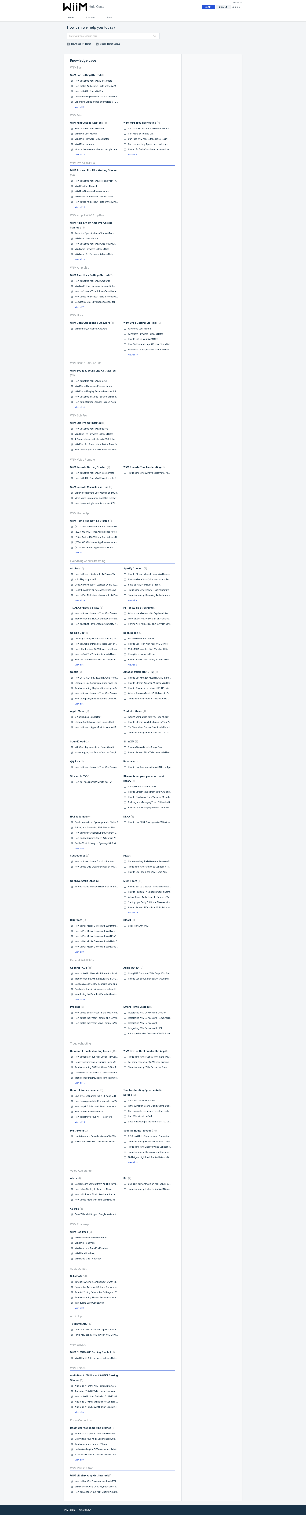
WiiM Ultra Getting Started (141, 322)
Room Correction (81, 1420)
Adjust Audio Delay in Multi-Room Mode (95, 1141)
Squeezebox (79, 855)
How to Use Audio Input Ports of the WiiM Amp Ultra (101, 296)
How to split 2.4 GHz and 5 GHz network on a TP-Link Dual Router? (107, 1106)
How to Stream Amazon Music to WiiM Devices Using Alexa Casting (161, 683)
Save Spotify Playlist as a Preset (144, 584)
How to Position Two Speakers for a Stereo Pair (152, 892)
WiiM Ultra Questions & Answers (91, 322)
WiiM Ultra (76, 315)
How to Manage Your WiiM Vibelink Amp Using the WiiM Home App (108, 1492)
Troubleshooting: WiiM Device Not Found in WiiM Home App (157, 1067)
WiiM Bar (75, 67)
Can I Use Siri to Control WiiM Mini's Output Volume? (154, 128)
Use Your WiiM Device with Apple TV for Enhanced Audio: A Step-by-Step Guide (114, 1329)
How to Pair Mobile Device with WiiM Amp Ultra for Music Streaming (108, 946)
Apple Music (79, 711)
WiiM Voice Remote (82, 459)
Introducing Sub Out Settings (89, 1303)
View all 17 (133, 355)
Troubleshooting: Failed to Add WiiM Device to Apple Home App (159, 1189)
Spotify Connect (134, 568)
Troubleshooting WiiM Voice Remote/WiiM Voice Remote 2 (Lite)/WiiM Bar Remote (169, 473)
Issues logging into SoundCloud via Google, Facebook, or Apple (106, 752)
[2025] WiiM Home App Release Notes (94, 547)
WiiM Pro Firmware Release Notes (92, 191)
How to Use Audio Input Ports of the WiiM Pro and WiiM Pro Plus (106, 202)
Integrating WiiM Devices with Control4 (147, 1012)
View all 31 (80, 552)
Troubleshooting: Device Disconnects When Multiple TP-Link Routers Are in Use (114, 1078)
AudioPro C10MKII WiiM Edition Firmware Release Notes (103, 1391)
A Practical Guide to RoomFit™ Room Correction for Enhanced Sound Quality (113, 1454)
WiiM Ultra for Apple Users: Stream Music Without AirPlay (156, 349)
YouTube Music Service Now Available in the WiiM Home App (158, 727)
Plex (127, 855)
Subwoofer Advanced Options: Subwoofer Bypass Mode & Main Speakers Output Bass (118, 1287)
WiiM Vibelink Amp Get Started (90, 1475)
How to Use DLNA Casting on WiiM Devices (149, 822)
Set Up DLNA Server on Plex (142, 786)
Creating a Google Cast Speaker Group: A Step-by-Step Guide (105, 638)
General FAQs (80, 967)
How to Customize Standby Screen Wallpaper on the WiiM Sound (107, 402)
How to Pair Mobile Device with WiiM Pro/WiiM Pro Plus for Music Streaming (112, 936)
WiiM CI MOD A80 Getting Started (92, 1352)
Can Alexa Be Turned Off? (141, 133)
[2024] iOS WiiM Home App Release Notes (96, 542)
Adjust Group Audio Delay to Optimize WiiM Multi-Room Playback (160, 897)
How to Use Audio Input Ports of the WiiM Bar (97, 86)
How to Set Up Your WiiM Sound (91, 381)
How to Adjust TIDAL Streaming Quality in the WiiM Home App (106, 624)
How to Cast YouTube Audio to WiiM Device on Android (102, 654)
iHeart (128, 920)
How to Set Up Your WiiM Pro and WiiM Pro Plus (98, 181)
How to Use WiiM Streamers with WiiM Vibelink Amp (101, 1481)
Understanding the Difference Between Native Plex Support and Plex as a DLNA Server (171, 861)
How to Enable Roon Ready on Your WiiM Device (152, 659)
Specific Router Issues (139, 1130)
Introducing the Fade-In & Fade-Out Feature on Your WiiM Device (107, 994)
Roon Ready (132, 632)
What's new (85, 1510)
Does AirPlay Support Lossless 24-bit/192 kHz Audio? (101, 584)
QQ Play (76, 761)
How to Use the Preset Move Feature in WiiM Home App (102, 1023)
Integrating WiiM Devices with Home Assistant (151, 1018)
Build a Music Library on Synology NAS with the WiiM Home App (106, 843)
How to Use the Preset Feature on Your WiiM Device (100, 1018)
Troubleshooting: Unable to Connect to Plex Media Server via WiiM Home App (166, 866)
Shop (109, 17)
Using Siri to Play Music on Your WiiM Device (150, 1184)
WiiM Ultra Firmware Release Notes (145, 334)
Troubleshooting (80, 1043)
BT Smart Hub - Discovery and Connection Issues (152, 1136)
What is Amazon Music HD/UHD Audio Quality (151, 693)
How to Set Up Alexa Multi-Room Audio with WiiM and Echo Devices (108, 973)
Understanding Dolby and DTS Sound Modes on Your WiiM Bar (106, 96)
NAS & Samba (80, 816)
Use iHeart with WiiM (138, 926)
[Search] (154, 36)
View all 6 (79, 665)
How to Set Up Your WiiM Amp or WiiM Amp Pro (98, 243)
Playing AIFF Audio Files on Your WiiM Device (150, 624)
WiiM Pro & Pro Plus (82, 163)
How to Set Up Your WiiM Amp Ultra (92, 281)
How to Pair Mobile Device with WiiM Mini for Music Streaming (105, 941)
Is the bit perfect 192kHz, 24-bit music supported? (153, 618)
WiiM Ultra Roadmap (85, 1253)
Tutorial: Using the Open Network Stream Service (99, 886)
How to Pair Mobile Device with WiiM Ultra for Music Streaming (106, 926)
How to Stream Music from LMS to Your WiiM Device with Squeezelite (110, 861)
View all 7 (132, 154)
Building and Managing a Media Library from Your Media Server (159, 807)
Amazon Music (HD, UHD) (140, 671)
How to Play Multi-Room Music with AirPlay (96, 595)
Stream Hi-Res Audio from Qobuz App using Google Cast (103, 683)
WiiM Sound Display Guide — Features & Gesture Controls (103, 391)
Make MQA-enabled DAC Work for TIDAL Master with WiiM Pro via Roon (164, 649)
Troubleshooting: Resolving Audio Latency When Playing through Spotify (164, 595)
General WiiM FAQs (82, 960)
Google (76, 1208)
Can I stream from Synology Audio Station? (96, 822)
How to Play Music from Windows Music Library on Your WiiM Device (162, 797)
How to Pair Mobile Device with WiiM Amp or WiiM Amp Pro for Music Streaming (114, 931)
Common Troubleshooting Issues (93, 1051)
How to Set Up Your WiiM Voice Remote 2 (95, 478)
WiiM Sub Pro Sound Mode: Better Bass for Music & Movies (104, 444)
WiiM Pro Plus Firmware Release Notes (94, 196)
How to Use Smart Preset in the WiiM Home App (99, 1012)
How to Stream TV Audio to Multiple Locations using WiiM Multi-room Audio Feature (170, 907)
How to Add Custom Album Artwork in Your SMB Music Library (106, 838)
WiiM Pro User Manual (86, 186)
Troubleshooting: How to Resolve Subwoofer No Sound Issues (106, 1297)
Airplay (76, 568)
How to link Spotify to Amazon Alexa (93, 1189)
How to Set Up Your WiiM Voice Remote (94, 473)
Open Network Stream (85, 880)
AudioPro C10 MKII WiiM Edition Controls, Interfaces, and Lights (106, 1401)
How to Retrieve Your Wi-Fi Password (93, 1117)
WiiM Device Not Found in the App (145, 1051)
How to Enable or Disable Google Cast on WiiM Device (101, 644)
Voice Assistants (81, 1170)
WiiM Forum (70, 1510)
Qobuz (75, 671)
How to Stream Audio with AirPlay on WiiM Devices (100, 574)
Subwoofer (78, 1276)
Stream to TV (80, 776)
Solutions (90, 17)
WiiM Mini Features (84, 144)
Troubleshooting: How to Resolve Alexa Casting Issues (155, 698)
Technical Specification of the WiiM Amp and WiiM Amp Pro (104, 233)
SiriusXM (130, 741)
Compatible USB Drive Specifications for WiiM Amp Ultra (103, 302)
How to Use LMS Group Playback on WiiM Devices (99, 866)
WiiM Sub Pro (78, 415)
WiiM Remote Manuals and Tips (90, 487)
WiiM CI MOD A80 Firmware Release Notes (96, 1358)
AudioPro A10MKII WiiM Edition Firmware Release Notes (103, 1386)
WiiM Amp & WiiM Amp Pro (87, 215)
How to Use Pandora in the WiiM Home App (149, 767)
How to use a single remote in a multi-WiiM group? (100, 503)
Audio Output (132, 967)
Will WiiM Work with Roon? (141, 638)
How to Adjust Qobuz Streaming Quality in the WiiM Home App (106, 698)
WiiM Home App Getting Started (92, 520)
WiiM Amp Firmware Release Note (92, 249)
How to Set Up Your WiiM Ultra (143, 339)
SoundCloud (79, 741)
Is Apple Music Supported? (88, 717)
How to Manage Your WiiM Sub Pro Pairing (96, 449)
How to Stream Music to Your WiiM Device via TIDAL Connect (105, 613)
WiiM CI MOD (78, 1344)
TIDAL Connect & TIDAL (86, 607)
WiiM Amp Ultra (79, 267)
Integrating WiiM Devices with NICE (145, 1028)
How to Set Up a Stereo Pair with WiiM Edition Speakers (155, 886)
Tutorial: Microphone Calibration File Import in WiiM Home (103, 1433)
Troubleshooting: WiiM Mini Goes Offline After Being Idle (102, 1067)
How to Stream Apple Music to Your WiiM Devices (99, 727)
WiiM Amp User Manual (86, 238)
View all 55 (80, 999)
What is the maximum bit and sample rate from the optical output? (108, 149)
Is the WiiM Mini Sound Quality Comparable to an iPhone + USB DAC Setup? (165, 1106)
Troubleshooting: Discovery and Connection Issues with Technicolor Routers (166, 1152)
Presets (76, 1006)
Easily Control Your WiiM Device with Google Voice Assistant (105, 649)
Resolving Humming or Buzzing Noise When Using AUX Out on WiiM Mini (111, 1062)
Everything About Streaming (87, 561)
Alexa (75, 1178)
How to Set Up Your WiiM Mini (89, 128)
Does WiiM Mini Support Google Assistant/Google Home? (103, 1214)
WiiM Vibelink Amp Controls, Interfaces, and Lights (100, 1486)
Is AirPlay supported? (85, 579)
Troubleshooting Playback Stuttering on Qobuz (98, 688)
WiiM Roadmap (79, 1224)
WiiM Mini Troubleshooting (141, 122)
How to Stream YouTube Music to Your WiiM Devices (154, 722)
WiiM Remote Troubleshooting (143, 467)
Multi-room (132, 880)
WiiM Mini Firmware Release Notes (92, 139)
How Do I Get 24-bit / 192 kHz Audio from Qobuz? (99, 677)
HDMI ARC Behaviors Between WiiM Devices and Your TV (103, 1335)
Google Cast (79, 632)
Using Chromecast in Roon (141, 654)
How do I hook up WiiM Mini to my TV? (93, 782)
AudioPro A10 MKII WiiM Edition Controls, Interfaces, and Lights (106, 1407)
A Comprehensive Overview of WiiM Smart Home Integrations (159, 1033)
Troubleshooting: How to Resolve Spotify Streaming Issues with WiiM (162, 590)
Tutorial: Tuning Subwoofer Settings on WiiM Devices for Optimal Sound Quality (114, 1292)
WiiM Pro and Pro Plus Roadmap (91, 1237)
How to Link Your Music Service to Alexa (95, 1194)
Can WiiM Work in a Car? (140, 1116)
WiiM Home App (80, 513)
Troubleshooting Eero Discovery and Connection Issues (155, 1141)
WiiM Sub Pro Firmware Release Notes (94, 434)
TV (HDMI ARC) (80, 1323)
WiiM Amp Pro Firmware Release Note (94, 254)
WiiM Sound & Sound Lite (86, 363)
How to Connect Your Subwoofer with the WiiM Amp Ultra (103, 291)
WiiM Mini (76, 115)
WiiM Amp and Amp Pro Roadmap (92, 1248)
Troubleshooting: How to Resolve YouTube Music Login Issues (159, 732)
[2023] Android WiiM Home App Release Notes (98, 526)
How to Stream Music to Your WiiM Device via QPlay (100, 767)
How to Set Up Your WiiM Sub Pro (91, 428)
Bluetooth (77, 920)
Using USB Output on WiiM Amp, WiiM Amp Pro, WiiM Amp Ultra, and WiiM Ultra (167, 973)
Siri (126, 1178)
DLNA (128, 816)
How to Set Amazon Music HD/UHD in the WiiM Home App (157, 677)
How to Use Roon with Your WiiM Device (148, 644)
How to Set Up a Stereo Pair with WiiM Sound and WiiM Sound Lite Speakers (112, 396)
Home (71, 17)
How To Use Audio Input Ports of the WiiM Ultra (151, 344)
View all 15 (80, 154)
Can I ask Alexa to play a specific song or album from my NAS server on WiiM (113, 984)
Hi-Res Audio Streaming (139, 607)
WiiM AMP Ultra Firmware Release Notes (95, 286)
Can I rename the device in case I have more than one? (102, 1072)
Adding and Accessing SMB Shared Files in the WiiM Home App (106, 827)
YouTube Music (134, 711)
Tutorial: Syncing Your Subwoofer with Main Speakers (102, 1282)
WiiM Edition (78, 1368)
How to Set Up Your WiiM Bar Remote (93, 81)
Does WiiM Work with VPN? (141, 1100)
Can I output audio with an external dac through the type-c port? (107, 989)
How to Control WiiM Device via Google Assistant (99, 659)
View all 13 (80, 407)
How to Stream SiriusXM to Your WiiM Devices (151, 752)
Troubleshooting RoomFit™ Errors (91, 1444)
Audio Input (77, 1316)
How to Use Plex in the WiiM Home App (147, 872)
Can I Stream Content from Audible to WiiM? (97, 1184)
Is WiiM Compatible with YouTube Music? (148, 717)
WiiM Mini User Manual (86, 133)
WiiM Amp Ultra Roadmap (88, 1258)
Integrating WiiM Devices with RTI (144, 1023)
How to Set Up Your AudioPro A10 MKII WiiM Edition (100, 1396)
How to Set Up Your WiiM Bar (89, 91)
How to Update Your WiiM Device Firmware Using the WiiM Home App (109, 1057)
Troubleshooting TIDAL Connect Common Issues (99, 618)
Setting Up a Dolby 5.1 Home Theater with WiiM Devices (155, 902)
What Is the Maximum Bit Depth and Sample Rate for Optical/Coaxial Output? (166, 613)
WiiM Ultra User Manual (139, 328)
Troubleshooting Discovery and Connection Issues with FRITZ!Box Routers (165, 1147)
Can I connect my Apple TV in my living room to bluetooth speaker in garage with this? (171, 144)
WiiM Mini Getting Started (88, 122)
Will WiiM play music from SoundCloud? (94, 747)
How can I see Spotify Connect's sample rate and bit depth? (157, 579)
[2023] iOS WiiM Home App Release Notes (96, 532)
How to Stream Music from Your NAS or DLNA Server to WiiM (158, 792)
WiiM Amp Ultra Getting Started (91, 275)
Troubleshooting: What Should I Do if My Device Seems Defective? (108, 978)
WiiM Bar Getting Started (87, 75)
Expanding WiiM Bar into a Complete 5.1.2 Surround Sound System (108, 102)
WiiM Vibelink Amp (81, 1468)
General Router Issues (86, 1090)
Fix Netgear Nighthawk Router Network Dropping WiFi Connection (160, 1157)
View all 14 (80, 207)
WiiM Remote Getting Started (89, 467)
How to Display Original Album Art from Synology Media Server (106, 833)
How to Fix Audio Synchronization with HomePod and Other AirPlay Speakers (166, 149)
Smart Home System (137, 1006)
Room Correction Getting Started (92, 1427)
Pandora (130, 761)
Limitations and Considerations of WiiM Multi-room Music (103, 1136)
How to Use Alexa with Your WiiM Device (95, 1199)
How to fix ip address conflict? (90, 1111)
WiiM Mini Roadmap (85, 1243)
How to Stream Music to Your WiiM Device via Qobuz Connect (105, 693)
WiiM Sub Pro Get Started (87, 422)
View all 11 (133, 912)
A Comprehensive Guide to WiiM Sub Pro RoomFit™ (100, 439)
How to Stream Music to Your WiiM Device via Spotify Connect (159, 574)
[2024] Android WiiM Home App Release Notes (98, 537)
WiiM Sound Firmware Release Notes (93, 386)
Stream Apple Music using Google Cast (94, 722)
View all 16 (80, 1083)
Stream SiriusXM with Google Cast (145, 747)
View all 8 (79, 107)
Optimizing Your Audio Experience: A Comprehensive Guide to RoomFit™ (111, 1439)
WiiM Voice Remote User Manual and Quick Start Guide (102, 493)
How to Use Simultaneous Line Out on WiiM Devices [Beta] (157, 978)
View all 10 (80, 600)
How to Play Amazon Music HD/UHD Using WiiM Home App (157, 688)
